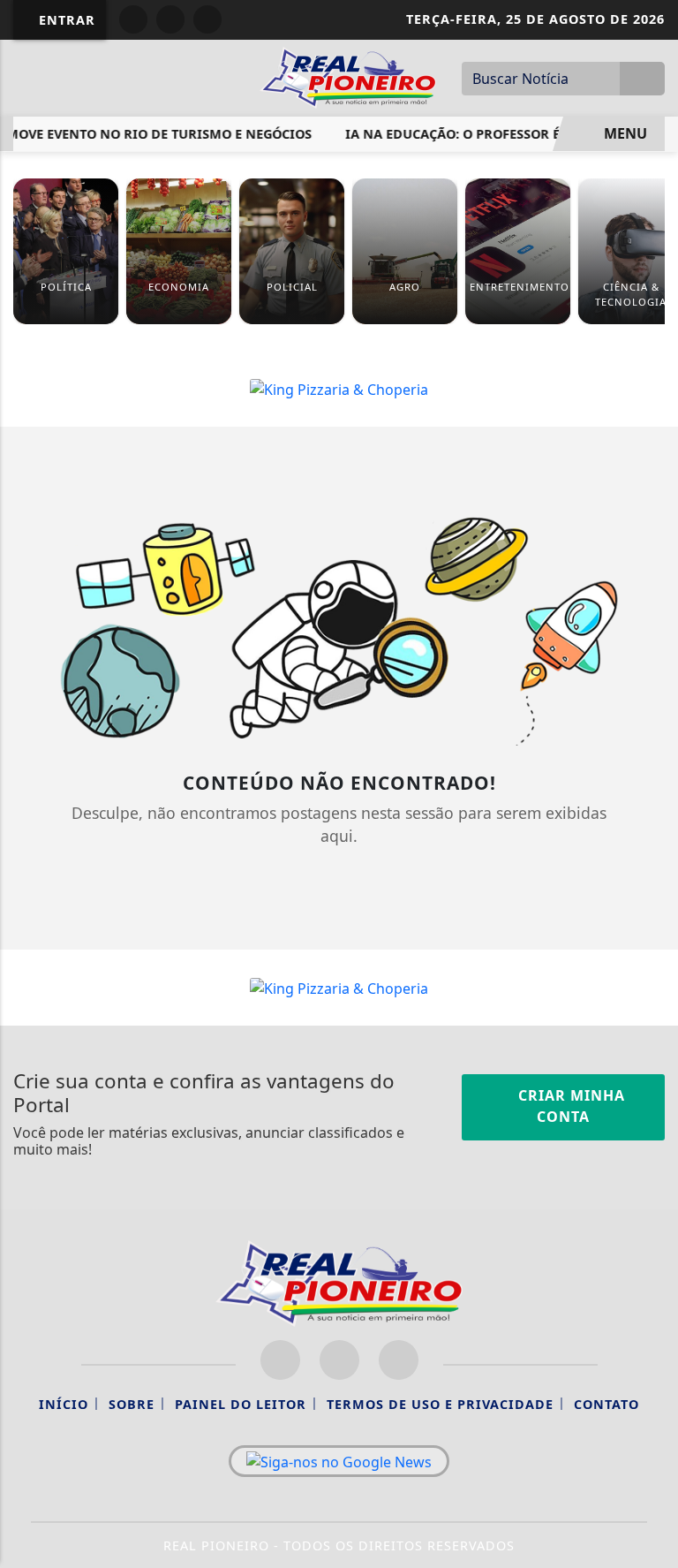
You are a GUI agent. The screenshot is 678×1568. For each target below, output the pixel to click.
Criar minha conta (569, 1106)
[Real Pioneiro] (347, 76)
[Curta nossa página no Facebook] (280, 1360)
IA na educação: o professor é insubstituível (499, 133)
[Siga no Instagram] (170, 19)
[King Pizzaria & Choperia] (339, 388)
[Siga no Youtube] (207, 19)
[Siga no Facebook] (133, 19)
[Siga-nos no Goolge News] (339, 1461)
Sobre (131, 1404)
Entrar (64, 19)
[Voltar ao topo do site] (653, 862)
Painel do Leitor (240, 1404)
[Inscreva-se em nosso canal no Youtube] (398, 1360)
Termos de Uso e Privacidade (440, 1404)
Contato (606, 1404)
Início (63, 1404)
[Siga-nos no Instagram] (339, 1360)
